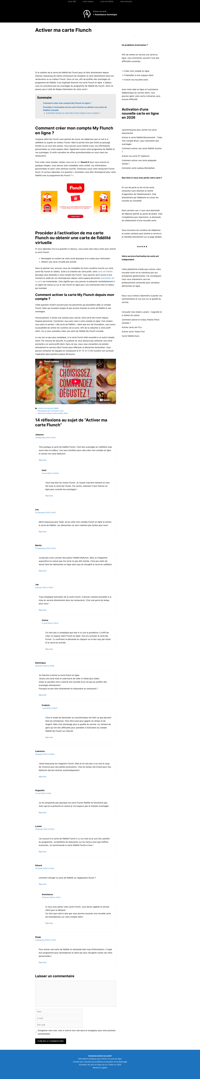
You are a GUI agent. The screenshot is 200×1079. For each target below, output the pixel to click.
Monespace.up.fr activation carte (50, 411)
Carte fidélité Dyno (130, 336)
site (78, 162)
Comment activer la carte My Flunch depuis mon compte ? (73, 113)
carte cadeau (88, 1)
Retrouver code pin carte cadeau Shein (53, 413)
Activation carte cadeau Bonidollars (138, 168)
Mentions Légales (100, 1068)
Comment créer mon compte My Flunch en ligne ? (67, 103)
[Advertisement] (54, 52)
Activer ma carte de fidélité (48, 408)
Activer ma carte (99, 11)
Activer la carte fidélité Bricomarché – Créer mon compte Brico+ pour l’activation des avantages (142, 140)
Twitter (111, 1065)
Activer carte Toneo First (133, 331)
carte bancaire (126, 1)
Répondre (42, 460)
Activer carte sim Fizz (132, 327)
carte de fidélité (106, 1)
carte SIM (72, 1)
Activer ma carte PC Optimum (135, 156)
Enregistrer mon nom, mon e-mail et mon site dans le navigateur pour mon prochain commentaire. (77, 1032)
